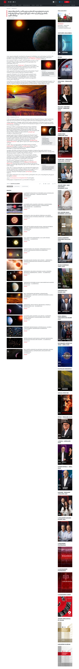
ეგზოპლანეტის (29, 171)
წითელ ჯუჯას (21, 65)
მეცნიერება (14, 8)
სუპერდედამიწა (31, 57)
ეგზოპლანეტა (17, 186)
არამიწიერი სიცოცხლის (35, 58)
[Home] (5, 2)
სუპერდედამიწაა (10, 123)
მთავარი (8, 8)
